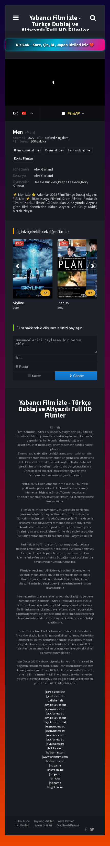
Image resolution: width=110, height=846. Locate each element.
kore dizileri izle (55, 692)
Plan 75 (63, 303)
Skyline (18, 303)
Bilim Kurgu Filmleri (27, 150)
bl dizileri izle (55, 700)
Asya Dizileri (66, 821)
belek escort (55, 748)
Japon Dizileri (42, 825)
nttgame (55, 765)
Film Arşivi (23, 821)
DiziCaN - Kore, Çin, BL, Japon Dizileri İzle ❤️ (55, 44)
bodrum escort (55, 752)
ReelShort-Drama (68, 825)
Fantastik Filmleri (80, 150)
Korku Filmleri (23, 158)
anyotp (55, 778)
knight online (55, 770)
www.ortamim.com (55, 757)
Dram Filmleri (54, 150)
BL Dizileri (22, 825)
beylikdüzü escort (55, 705)
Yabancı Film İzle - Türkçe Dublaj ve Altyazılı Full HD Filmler (55, 24)
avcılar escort (55, 713)
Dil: (16, 113)
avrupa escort (55, 744)
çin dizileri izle (55, 696)
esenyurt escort (55, 709)
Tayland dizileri (44, 821)
